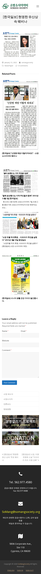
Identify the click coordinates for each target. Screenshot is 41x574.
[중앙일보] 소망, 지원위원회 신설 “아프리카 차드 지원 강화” (30, 457)
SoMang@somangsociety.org (21, 512)
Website (5, 340)
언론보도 (7, 404)
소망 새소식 (8, 394)
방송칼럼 (7, 409)
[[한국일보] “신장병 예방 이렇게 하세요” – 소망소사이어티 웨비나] (20, 114)
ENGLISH (10, 570)
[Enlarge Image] (20, 45)
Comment (7, 350)
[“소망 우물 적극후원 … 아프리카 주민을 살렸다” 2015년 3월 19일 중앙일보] (20, 222)
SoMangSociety (24, 564)
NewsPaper (9, 65)
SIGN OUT (30, 570)
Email (24, 331)
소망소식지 (8, 399)
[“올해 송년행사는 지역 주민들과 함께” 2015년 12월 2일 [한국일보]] (20, 181)
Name (5, 331)
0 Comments (23, 65)
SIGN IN (20, 570)
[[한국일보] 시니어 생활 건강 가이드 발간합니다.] (20, 274)
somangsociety (27, 62)
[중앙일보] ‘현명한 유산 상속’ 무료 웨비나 (10, 457)
